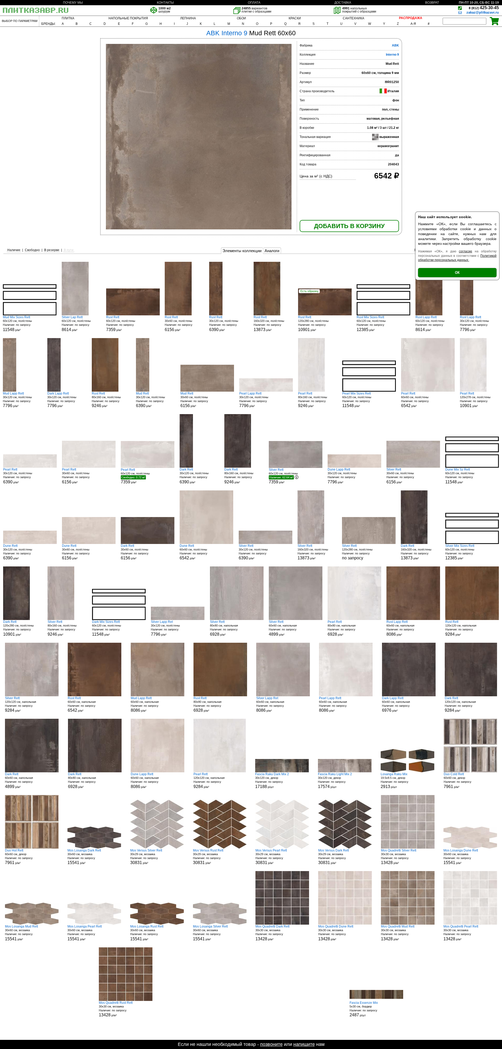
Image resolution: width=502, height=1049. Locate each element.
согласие (465, 251)
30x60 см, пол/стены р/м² (178, 323)
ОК (457, 273)
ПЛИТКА (68, 18)
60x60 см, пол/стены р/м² (415, 400)
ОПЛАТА (254, 2)
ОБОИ (241, 18)
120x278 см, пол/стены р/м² (475, 400)
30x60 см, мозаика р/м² (84, 857)
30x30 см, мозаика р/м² (398, 857)
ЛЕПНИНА (188, 18)
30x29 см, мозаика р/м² (146, 857)
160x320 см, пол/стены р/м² (269, 323)
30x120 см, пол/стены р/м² (223, 323)
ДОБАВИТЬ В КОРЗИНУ (349, 226)
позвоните (271, 1044)
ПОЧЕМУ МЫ (73, 2)
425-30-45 (484, 7)
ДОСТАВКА (342, 2)
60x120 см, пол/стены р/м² (17, 323)
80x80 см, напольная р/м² (224, 628)
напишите (304, 1044)
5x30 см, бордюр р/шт (364, 1009)
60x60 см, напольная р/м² (283, 628)
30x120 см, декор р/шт (272, 780)
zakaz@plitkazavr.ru (482, 12)
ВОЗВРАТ (432, 2)
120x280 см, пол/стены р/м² (313, 323)
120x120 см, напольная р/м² (460, 628)
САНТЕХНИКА (353, 18)
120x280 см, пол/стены (357, 552)
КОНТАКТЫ (165, 2)
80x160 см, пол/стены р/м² (106, 400)
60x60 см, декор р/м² (457, 780)
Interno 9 (392, 54)
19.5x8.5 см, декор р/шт (394, 780)
